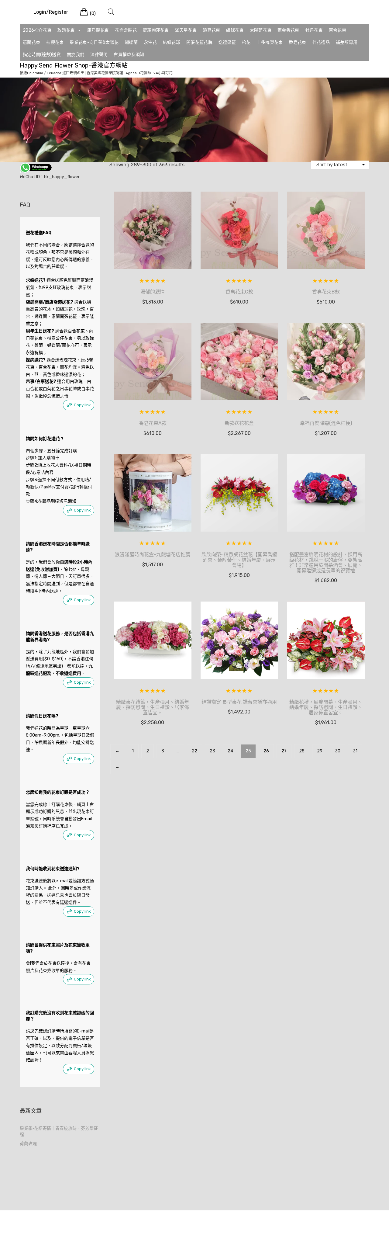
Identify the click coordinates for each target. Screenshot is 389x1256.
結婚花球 (171, 42)
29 (319, 751)
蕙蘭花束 (31, 42)
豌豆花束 (211, 30)
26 (266, 751)
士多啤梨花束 (270, 42)
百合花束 (337, 30)
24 (230, 751)
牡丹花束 (314, 30)
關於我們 (75, 54)
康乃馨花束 (98, 30)
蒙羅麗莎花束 (156, 30)
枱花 (246, 42)
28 (302, 751)
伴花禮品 (321, 42)
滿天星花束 (186, 30)
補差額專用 (347, 42)
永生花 (150, 42)
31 (355, 751)
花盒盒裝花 (126, 30)
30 (337, 751)
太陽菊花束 (261, 30)
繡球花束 (234, 30)
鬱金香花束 (288, 30)
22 (194, 751)
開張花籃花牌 (199, 42)
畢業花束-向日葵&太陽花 (94, 42)
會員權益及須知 (129, 54)
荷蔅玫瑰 (28, 1143)
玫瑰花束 (66, 30)
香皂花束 (297, 42)
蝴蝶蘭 (131, 42)
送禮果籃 (227, 42)
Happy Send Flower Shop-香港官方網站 (74, 65)
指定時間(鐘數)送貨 (42, 54)
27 (284, 751)
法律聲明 (99, 54)
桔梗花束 (55, 42)
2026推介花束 (37, 30)
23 (212, 751)
